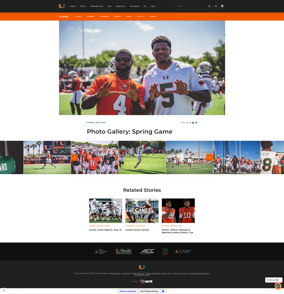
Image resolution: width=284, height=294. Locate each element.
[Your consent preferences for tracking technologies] (4, 290)
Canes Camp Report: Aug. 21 (105, 230)
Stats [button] (139, 16)
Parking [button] (90, 16)
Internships (126, 273)
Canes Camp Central (137, 230)
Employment (115, 273)
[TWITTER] (187, 123)
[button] (216, 6)
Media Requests (138, 273)
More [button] (152, 16)
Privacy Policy (167, 273)
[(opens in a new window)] (100, 251)
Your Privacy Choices (149, 291)
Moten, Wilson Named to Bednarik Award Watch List (177, 231)
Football (63, 16)
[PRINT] (195, 123)
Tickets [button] (83, 6)
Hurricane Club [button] (96, 6)
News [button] (129, 16)
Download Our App (142, 275)
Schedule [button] (104, 16)
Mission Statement (153, 273)
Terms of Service (180, 273)
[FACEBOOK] (190, 123)
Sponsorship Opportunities (199, 273)
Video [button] (153, 6)
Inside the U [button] (120, 6)
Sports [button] (73, 6)
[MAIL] (192, 123)
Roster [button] (117, 16)
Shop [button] (109, 6)
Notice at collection (128, 291)
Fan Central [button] (135, 6)
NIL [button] (145, 6)
